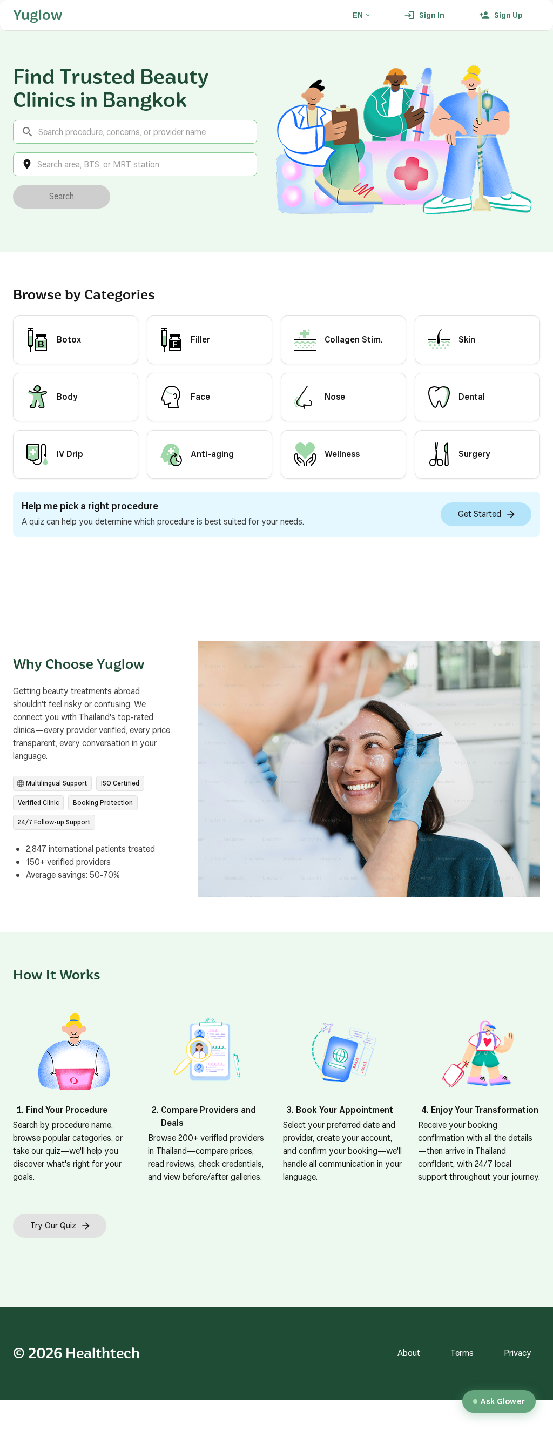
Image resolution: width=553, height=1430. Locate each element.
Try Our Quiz (53, 1225)
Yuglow (37, 15)
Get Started (479, 514)
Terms (462, 1353)
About (408, 1353)
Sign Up (508, 15)
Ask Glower (503, 1401)
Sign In (431, 15)
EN (358, 15)
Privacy (517, 1353)
